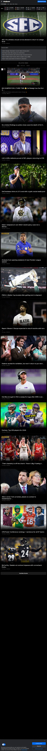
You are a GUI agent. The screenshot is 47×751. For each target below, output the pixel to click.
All (18, 65)
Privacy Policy (24, 749)
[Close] (44, 740)
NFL (8, 4)
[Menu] (1, 1)
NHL (14, 4)
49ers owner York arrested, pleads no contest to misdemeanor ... (19, 498)
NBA (11, 4)
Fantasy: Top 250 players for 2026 (14, 430)
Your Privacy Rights (39, 748)
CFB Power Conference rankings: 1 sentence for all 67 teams (23, 532)
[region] (23, 745)
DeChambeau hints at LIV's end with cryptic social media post (23, 191)
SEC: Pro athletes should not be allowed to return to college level (23, 40)
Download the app (42, 1)
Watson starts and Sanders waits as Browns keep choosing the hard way (17, 54)
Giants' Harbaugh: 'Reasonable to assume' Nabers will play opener (15, 50)
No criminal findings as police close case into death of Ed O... (23, 125)
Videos (28, 65)
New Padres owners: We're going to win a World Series (13, 52)
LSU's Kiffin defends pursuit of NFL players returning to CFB (23, 158)
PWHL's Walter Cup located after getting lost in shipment (22, 295)
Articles (23, 65)
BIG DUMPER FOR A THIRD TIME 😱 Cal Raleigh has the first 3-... (23, 89)
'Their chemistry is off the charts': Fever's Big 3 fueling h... (22, 463)
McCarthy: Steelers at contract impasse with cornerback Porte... (22, 566)
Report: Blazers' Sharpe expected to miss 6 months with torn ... (23, 329)
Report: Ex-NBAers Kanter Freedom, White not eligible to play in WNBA (16, 56)
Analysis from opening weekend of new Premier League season (21, 261)
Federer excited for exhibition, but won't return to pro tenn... (23, 363)
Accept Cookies (39, 743)
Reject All (39, 746)
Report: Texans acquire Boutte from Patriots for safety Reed (14, 58)
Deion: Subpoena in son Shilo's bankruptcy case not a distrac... (21, 226)
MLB (16, 4)
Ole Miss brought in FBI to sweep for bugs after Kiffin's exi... (23, 397)
